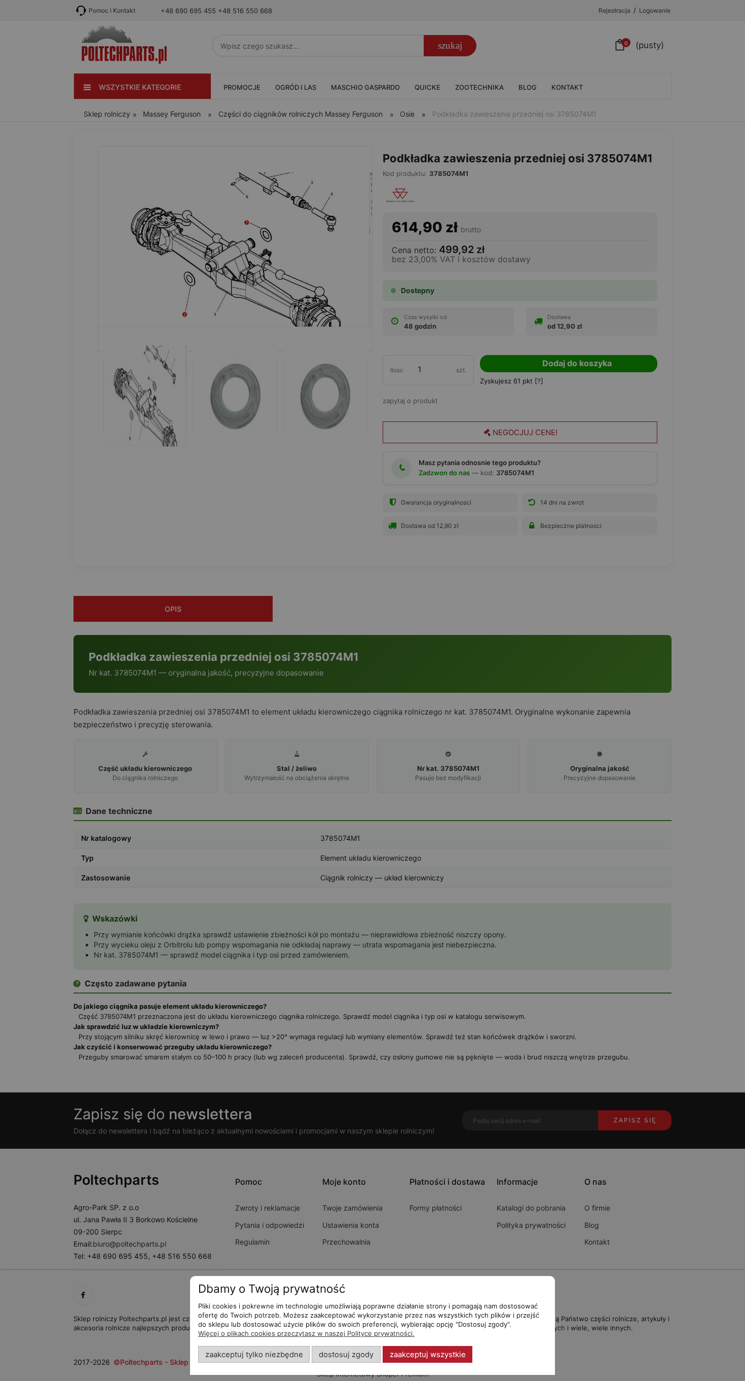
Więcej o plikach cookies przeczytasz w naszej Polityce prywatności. (306, 1333)
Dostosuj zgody (346, 1354)
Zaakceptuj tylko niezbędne (254, 1354)
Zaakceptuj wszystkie (428, 1354)
